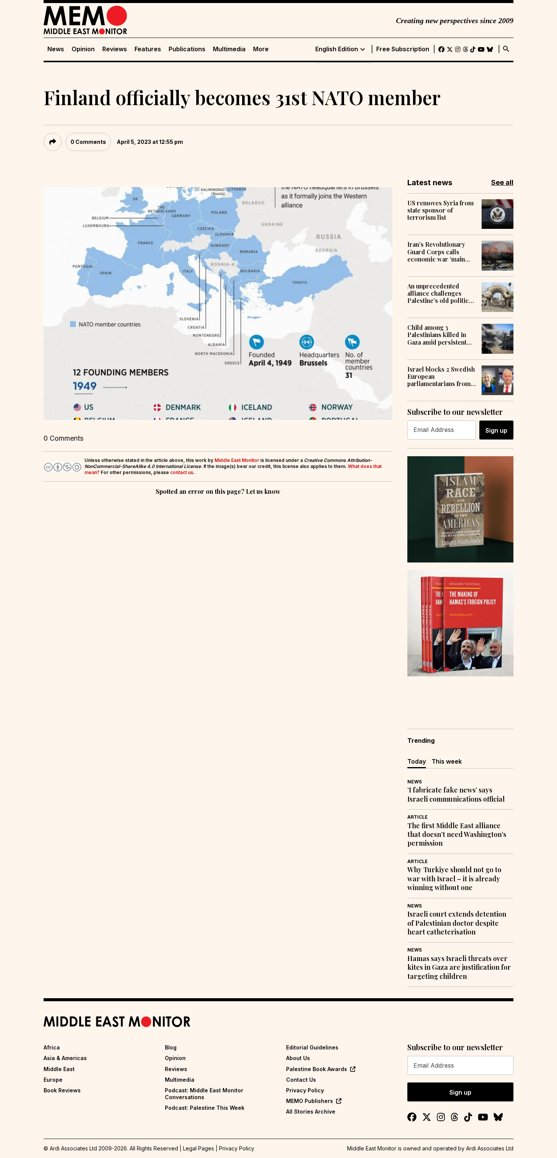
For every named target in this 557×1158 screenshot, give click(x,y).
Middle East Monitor (236, 460)
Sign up (496, 430)
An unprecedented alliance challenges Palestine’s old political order (440, 293)
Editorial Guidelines (312, 1047)
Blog (171, 1047)
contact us (181, 472)
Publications (187, 49)
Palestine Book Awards (316, 1069)
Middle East (59, 1069)
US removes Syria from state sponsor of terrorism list (440, 210)
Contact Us (301, 1079)
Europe (53, 1079)
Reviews (114, 49)
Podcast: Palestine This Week (204, 1107)
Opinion (83, 49)
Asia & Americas (65, 1058)
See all (502, 182)
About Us (298, 1058)
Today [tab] (416, 761)
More (261, 49)
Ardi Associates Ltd (489, 1148)
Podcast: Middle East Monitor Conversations (204, 1093)
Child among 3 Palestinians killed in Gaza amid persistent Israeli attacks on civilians (436, 335)
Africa (52, 1047)
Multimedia (229, 49)
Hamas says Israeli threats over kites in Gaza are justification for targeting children (459, 967)
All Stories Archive (310, 1111)
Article (417, 817)
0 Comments (88, 142)
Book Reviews (62, 1090)
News (55, 49)
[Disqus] (218, 601)
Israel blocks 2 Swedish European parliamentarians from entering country (441, 377)
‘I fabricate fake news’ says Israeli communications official (456, 794)
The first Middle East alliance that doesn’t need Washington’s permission (456, 834)
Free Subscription (402, 49)
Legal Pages (198, 1148)
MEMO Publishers (309, 1101)
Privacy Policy (305, 1090)
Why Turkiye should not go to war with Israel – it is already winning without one (454, 878)
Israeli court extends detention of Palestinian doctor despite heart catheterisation (456, 923)
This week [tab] (447, 761)
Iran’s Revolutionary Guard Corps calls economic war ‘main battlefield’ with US (436, 252)
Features (148, 49)
